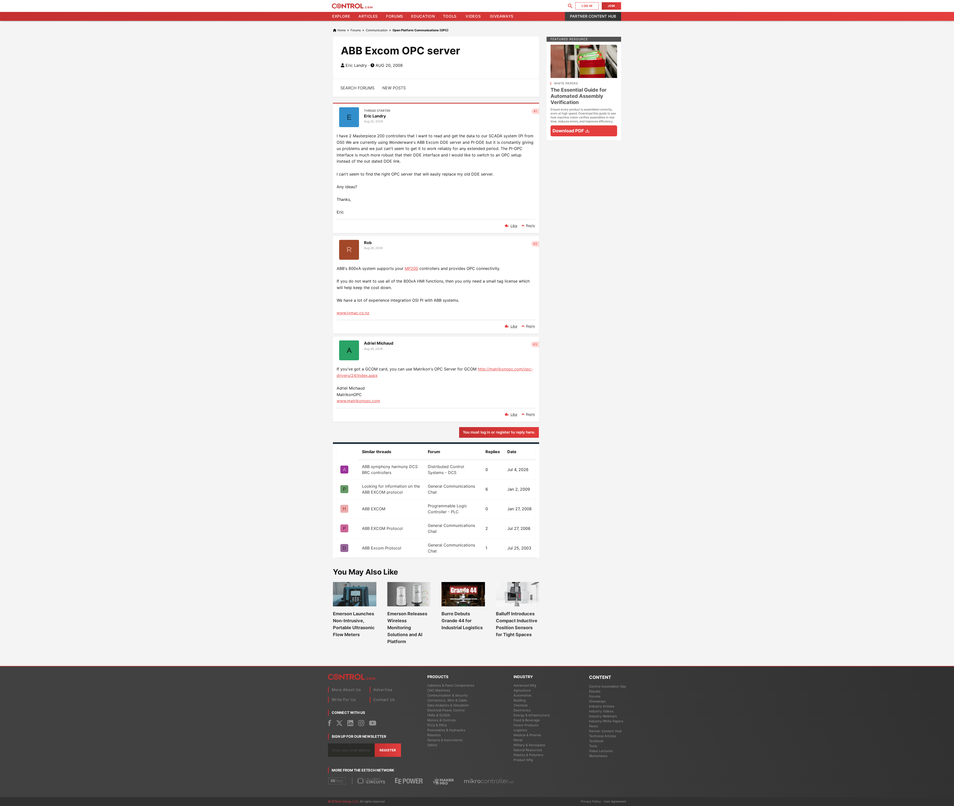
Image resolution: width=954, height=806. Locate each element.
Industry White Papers (606, 721)
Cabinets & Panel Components (450, 685)
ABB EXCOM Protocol (382, 528)
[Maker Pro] (443, 781)
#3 (535, 344)
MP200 (411, 268)
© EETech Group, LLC (343, 801)
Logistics (520, 730)
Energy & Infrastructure (532, 715)
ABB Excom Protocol (381, 548)
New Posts (394, 87)
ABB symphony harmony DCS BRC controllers (390, 469)
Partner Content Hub (593, 16)
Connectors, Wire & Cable (447, 700)
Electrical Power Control (446, 710)
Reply (530, 225)
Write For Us (344, 699)
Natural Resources (528, 750)
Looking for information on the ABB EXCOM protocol (391, 489)
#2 (535, 244)
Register (388, 750)
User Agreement (615, 801)
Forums (394, 16)
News (593, 726)
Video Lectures (601, 751)
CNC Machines (438, 690)
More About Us (346, 689)
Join (611, 6)
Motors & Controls (441, 720)
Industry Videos (601, 711)
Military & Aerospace (529, 745)
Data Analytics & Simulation (448, 705)
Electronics (522, 710)
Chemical (520, 705)
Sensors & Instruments (445, 740)
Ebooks (594, 691)
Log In (587, 6)
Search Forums (357, 87)
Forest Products (526, 725)
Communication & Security (447, 695)
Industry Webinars (603, 716)
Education (423, 16)
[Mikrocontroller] (489, 780)
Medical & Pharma (527, 735)
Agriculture (522, 690)
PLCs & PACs (437, 725)
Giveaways (502, 16)
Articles (368, 16)
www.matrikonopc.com (358, 400)
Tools (450, 16)
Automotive (522, 695)
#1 (535, 111)
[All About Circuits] (371, 780)
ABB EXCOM (373, 508)
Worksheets (598, 756)
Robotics (434, 735)
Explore (341, 16)
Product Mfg (523, 760)
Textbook (596, 741)
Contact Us (384, 699)
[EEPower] (409, 781)
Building (520, 700)
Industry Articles (601, 706)
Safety (432, 745)
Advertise (383, 689)
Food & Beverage (527, 720)
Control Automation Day (607, 686)
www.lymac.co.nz (353, 312)
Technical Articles (602, 736)
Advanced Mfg (525, 685)
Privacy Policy (591, 801)
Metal (518, 740)
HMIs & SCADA (438, 715)
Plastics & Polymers (528, 755)
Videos (473, 16)
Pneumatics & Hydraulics (446, 730)
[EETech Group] (337, 781)
